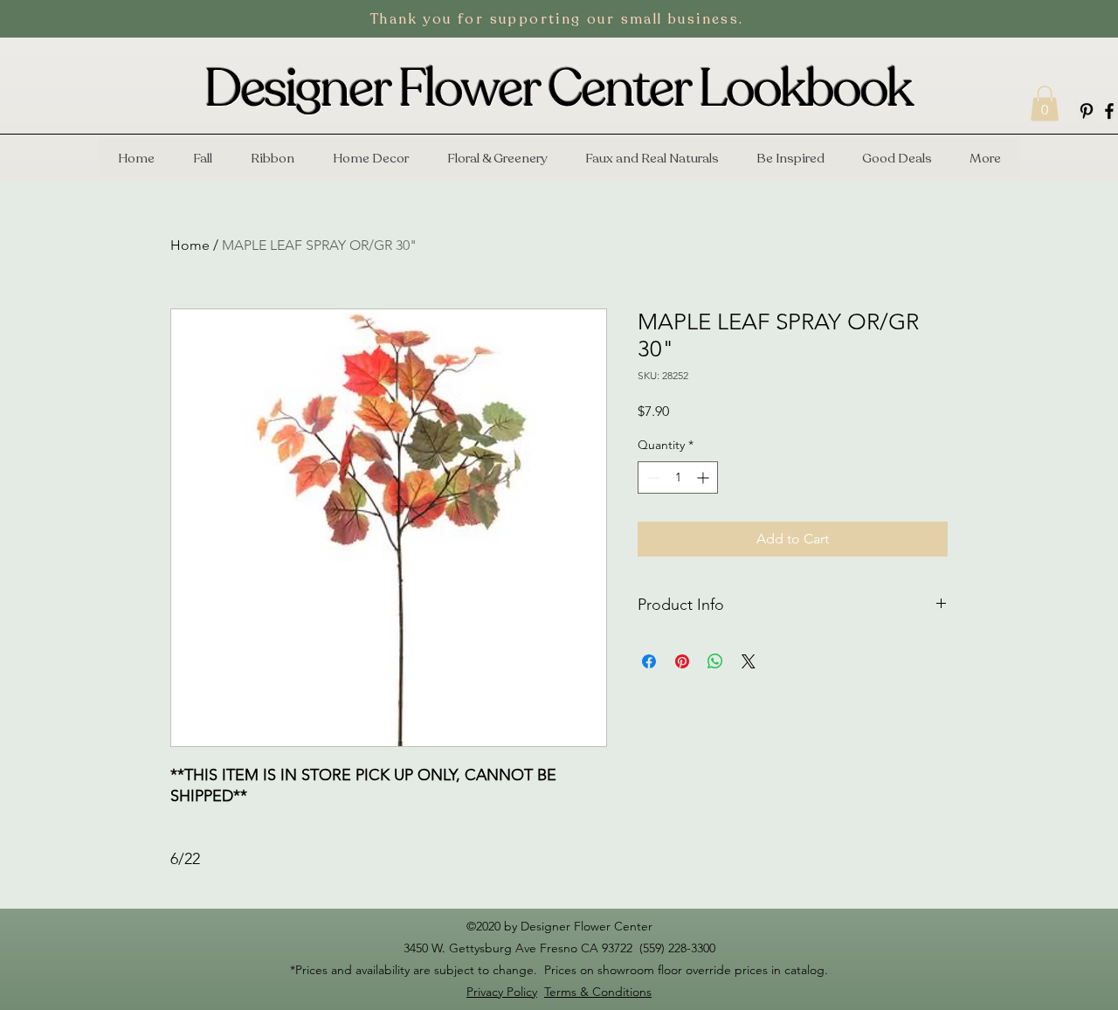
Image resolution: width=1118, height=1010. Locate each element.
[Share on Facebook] (648, 661)
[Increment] (704, 477)
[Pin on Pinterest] (682, 661)
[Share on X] (748, 661)
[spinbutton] (678, 477)
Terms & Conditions (598, 992)
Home (190, 245)
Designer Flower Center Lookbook (558, 89)
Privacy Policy (501, 992)
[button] (1044, 103)
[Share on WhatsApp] (715, 661)
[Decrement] (651, 477)
